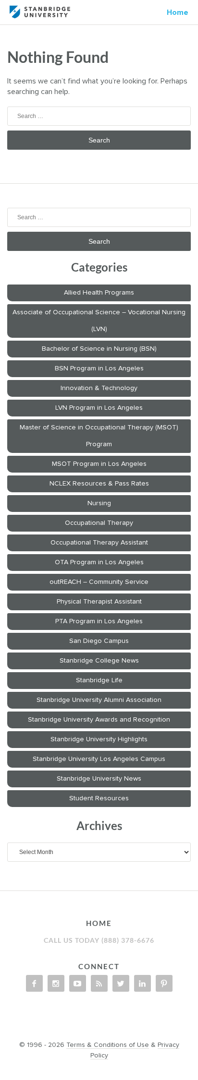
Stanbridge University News (99, 778)
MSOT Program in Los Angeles (99, 464)
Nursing (99, 503)
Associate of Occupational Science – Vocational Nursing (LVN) (99, 320)
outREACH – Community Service (99, 582)
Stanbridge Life (99, 680)
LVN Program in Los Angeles (99, 407)
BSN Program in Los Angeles (99, 368)
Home (177, 12)
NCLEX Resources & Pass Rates (99, 483)
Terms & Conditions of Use (107, 1045)
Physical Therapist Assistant (99, 601)
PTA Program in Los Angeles (99, 621)
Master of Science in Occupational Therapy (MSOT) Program (99, 436)
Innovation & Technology (99, 388)
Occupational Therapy (99, 523)
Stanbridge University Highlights (99, 739)
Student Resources (99, 798)
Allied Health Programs (99, 292)
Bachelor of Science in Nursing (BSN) (99, 348)
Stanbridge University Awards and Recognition (99, 719)
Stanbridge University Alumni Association (99, 700)
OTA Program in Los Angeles (99, 562)
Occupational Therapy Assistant (99, 542)
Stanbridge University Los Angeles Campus (99, 759)
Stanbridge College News (99, 660)
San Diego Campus (99, 641)
